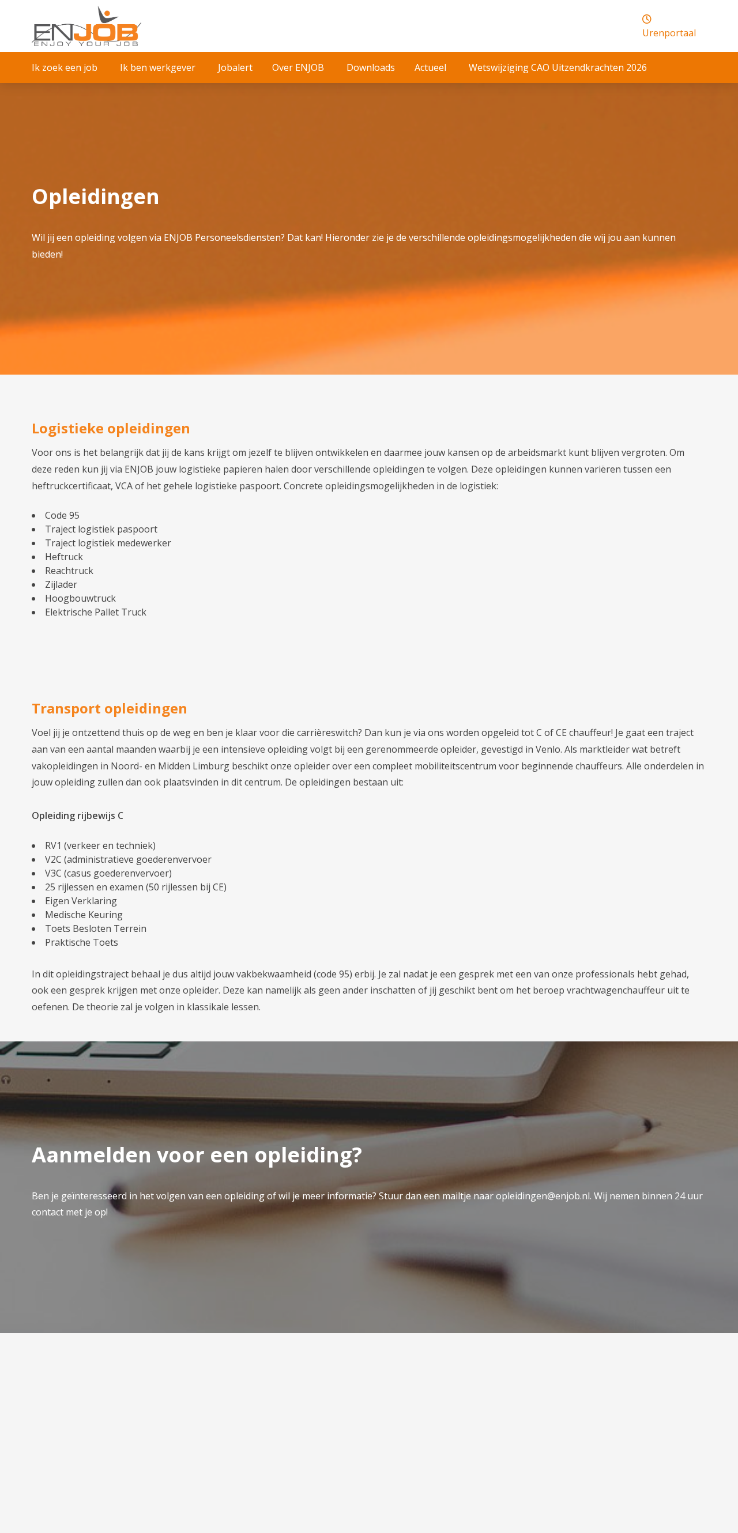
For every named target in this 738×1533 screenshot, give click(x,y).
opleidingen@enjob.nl (543, 1196)
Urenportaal (669, 33)
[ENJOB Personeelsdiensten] (86, 26)
